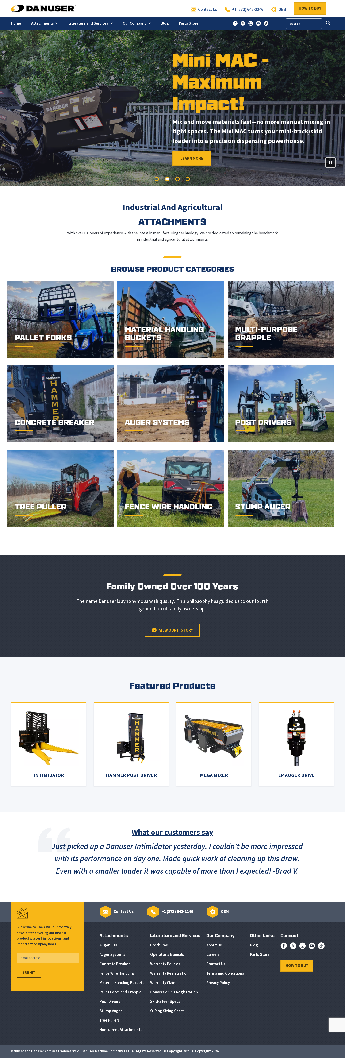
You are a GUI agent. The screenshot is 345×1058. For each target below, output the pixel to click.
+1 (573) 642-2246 (247, 9)
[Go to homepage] (43, 8)
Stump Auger (111, 1010)
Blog (254, 945)
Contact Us (207, 9)
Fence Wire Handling (117, 973)
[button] (44, 23)
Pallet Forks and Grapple (121, 992)
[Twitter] (293, 946)
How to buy (310, 8)
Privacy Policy (218, 982)
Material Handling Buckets (122, 982)
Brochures (159, 945)
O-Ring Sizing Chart (167, 1010)
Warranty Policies (165, 963)
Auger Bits (108, 945)
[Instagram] (302, 946)
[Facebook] (283, 946)
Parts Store (260, 954)
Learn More (44, 158)
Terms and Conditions (225, 973)
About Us (214, 945)
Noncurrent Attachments (121, 1029)
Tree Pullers (110, 1020)
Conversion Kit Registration (174, 992)
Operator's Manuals (167, 954)
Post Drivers (110, 1001)
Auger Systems (112, 954)
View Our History (175, 630)
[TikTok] (321, 946)
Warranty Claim (163, 982)
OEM (282, 9)
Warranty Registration (169, 973)
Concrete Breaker (115, 963)
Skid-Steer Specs (165, 1001)
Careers (213, 954)
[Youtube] (312, 946)
